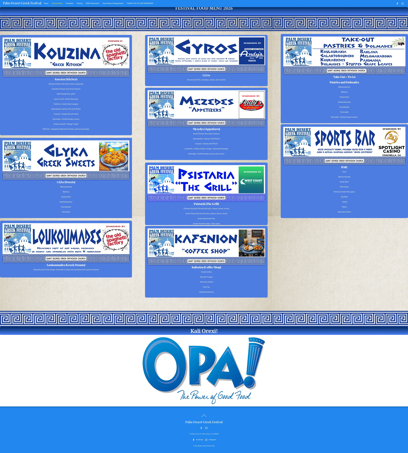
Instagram (212, 439)
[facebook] (397, 3)
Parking (79, 3)
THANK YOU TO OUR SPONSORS (140, 3)
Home (46, 3)
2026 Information (92, 3)
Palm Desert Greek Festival (203, 446)
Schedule (69, 3)
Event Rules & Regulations (113, 3)
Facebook (199, 439)
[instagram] (402, 3)
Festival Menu (57, 3)
